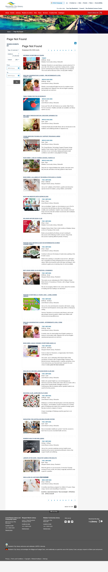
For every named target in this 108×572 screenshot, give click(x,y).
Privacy (7, 559)
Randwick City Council (14, 5)
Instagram (69, 522)
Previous (48, 51)
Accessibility (98, 3)
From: (8, 65)
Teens (40, 13)
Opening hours (8, 530)
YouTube (72, 522)
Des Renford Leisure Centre (94, 8)
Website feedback (36, 559)
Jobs (79, 3)
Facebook (66, 522)
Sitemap (45, 559)
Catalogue (61, 13)
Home (9, 31)
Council (81, 8)
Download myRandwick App (96, 521)
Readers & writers (27, 13)
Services (45, 13)
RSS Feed (75, 43)
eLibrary (18, 13)
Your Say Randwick (72, 8)
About (7, 13)
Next (75, 51)
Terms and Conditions (17, 559)
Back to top (69, 506)
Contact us (73, 3)
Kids (35, 13)
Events (12, 13)
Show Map (54, 511)
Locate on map (9, 525)
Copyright (27, 559)
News (91, 3)
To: (7, 72)
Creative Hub (53, 13)
